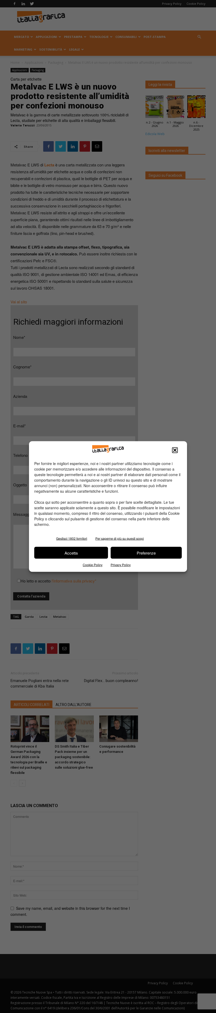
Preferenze (146, 552)
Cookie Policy (92, 564)
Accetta (71, 552)
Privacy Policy (121, 564)
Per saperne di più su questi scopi (119, 538)
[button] (175, 450)
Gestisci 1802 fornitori (71, 538)
